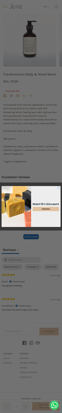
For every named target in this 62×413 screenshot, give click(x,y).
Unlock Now (46, 209)
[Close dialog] (58, 188)
